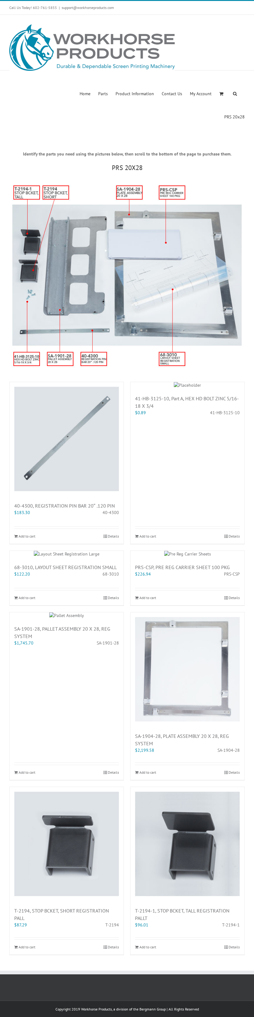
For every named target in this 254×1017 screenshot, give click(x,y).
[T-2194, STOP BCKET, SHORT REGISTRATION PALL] (67, 844)
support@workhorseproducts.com (88, 7)
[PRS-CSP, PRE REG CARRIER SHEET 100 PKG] (187, 554)
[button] (235, 93)
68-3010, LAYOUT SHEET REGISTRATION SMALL (65, 567)
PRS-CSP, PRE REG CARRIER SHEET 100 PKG (182, 567)
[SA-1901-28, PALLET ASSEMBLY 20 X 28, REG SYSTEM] (67, 615)
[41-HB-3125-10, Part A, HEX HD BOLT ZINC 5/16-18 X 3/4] (187, 385)
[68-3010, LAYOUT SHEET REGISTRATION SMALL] (67, 554)
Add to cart (27, 536)
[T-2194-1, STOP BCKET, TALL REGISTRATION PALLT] (187, 844)
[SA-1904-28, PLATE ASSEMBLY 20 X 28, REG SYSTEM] (187, 669)
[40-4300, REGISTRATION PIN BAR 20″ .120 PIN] (67, 439)
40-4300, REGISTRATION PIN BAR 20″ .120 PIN (64, 506)
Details (113, 536)
